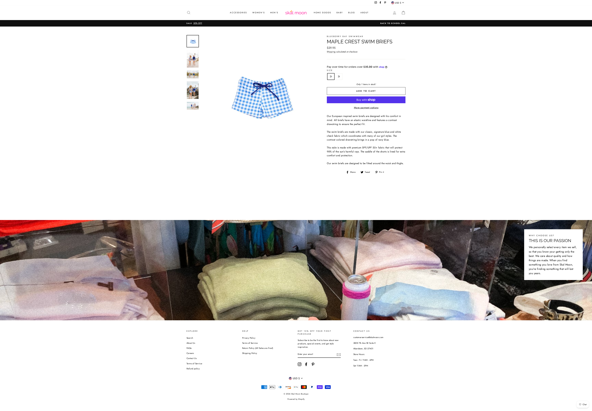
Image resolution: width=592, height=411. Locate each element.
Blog (351, 12)
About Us (191, 343)
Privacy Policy (248, 337)
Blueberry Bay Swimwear (345, 36)
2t (331, 76)
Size (330, 70)
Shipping (331, 51)
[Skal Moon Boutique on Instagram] (299, 364)
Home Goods (322, 12)
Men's (274, 12)
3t (339, 76)
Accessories (238, 12)
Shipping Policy (249, 353)
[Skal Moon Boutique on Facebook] (306, 364)
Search (190, 337)
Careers (190, 353)
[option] (296, 23)
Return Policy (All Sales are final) (257, 348)
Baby (340, 12)
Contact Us (192, 358)
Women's (258, 12)
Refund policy (193, 368)
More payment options (366, 107)
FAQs (189, 348)
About (364, 12)
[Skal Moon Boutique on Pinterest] (313, 364)
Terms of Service (194, 363)
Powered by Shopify (296, 399)
